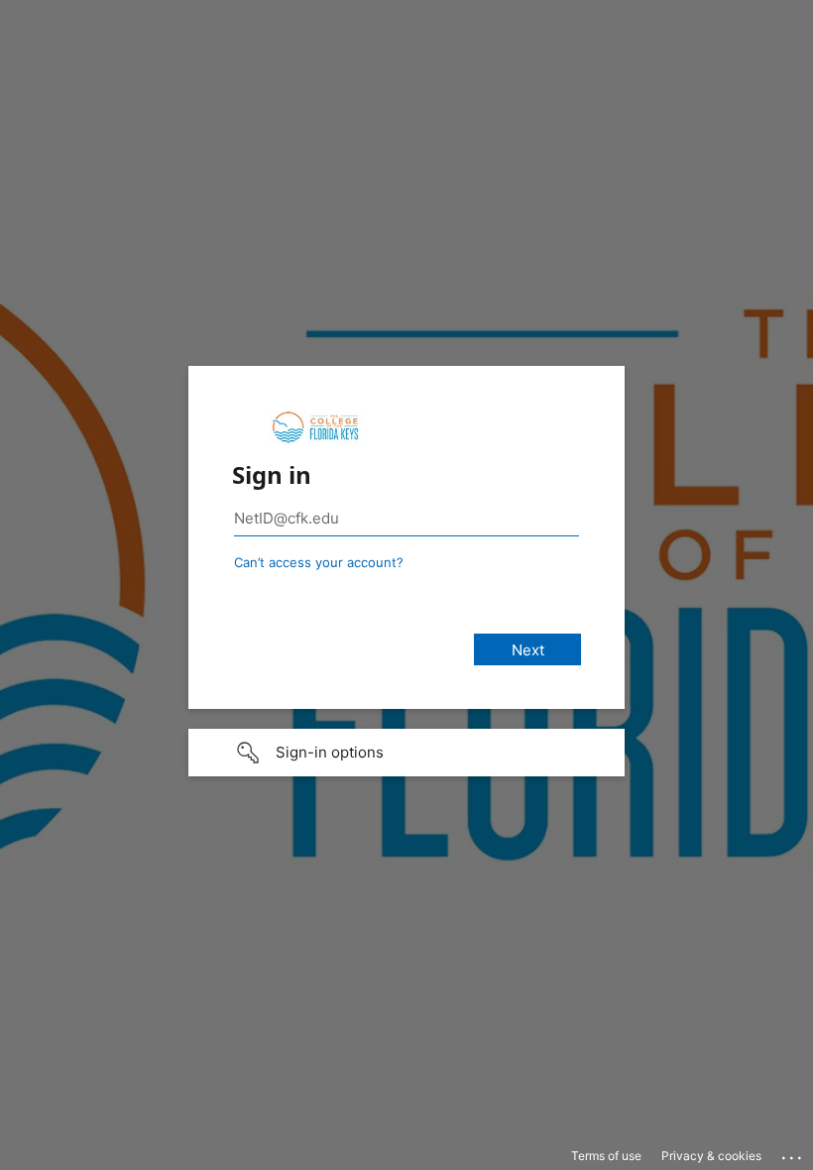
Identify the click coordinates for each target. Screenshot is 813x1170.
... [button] (793, 1153)
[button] (406, 752)
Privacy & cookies (711, 1155)
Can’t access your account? (319, 562)
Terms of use (606, 1155)
